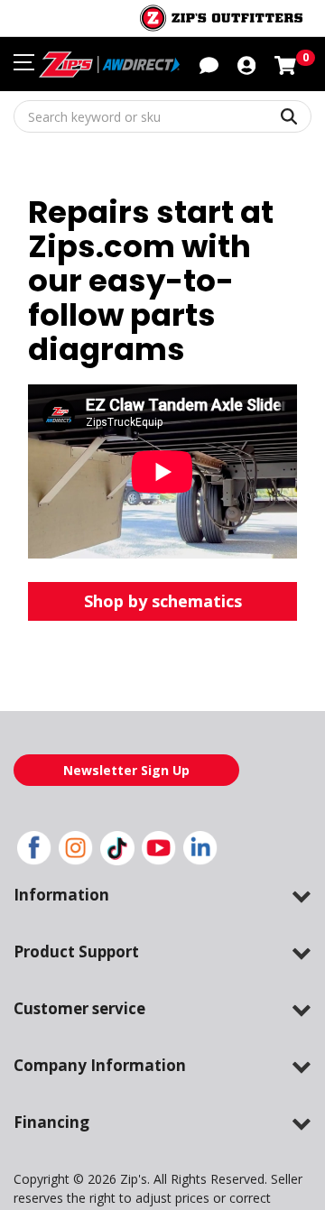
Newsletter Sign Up (126, 770)
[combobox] (162, 116)
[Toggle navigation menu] (24, 62)
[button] (246, 64)
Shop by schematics (163, 601)
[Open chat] (209, 64)
